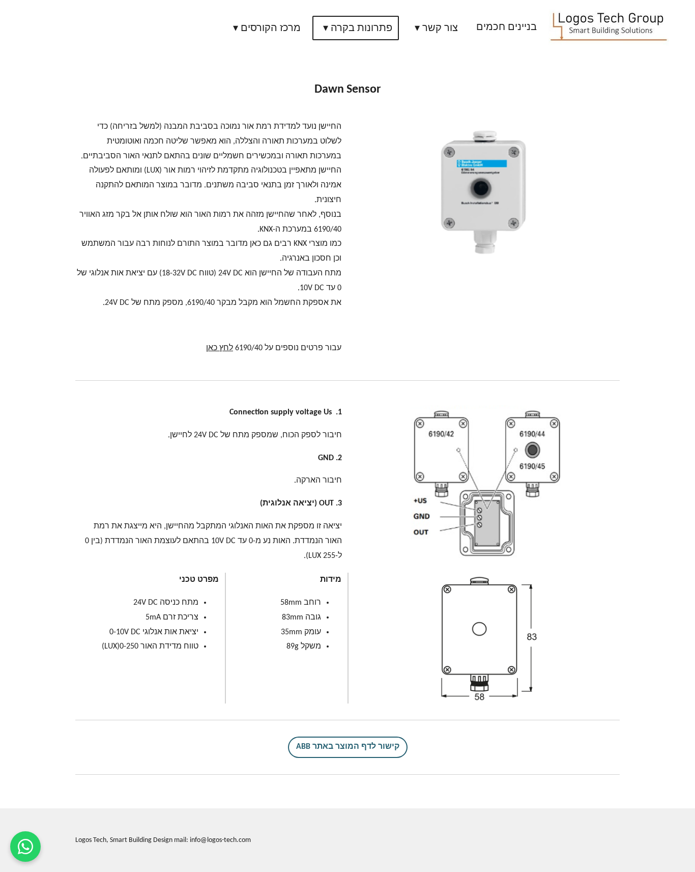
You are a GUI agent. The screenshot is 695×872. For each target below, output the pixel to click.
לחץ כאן (219, 348)
